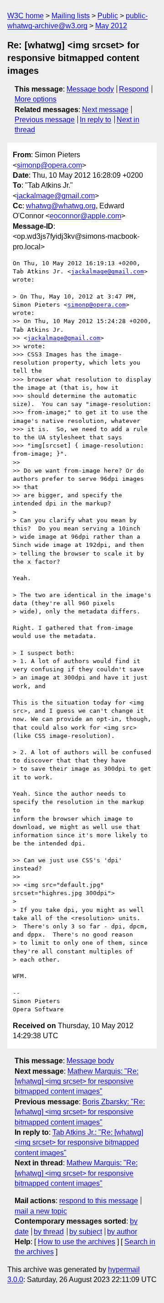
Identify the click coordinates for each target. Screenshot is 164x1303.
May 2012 (111, 26)
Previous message (45, 120)
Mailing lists (70, 16)
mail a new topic (41, 1211)
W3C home (25, 16)
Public (107, 16)
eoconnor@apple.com (85, 216)
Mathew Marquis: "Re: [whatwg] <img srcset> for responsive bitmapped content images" (76, 1081)
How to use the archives (76, 1242)
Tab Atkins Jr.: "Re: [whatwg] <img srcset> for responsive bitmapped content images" (79, 1142)
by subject (85, 1232)
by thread (49, 1232)
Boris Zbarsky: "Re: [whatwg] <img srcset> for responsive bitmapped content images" (80, 1112)
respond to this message (98, 1201)
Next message (105, 109)
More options (35, 99)
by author (122, 1232)
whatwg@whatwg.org (61, 206)
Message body (90, 89)
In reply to (95, 120)
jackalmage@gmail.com (56, 196)
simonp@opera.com (49, 165)
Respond (134, 89)
